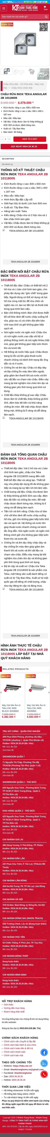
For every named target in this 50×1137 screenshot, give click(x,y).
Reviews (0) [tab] (7, 164)
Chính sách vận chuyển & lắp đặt (20, 1041)
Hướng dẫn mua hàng (14, 1008)
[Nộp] (46, 16)
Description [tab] (8, 159)
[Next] (45, 43)
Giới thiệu (8, 1004)
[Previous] (5, 43)
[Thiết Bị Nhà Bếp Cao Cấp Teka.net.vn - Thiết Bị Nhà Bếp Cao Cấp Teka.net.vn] (25, 8)
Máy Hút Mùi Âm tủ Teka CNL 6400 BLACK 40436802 (11, 708)
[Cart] (46, 8)
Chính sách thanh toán (14, 1052)
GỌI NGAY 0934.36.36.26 (24, 146)
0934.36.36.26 (17, 743)
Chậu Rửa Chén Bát (21, 88)
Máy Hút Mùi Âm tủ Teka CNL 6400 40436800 (36, 708)
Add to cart (29, 139)
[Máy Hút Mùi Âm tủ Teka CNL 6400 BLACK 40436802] (12, 688)
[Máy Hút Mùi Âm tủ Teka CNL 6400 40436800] (37, 688)
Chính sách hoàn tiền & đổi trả (18, 1048)
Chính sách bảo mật (13, 1055)
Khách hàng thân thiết (14, 1011)
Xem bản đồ (8, 750)
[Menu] (4, 8)
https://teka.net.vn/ (22, 1066)
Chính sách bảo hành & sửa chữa (20, 1045)
